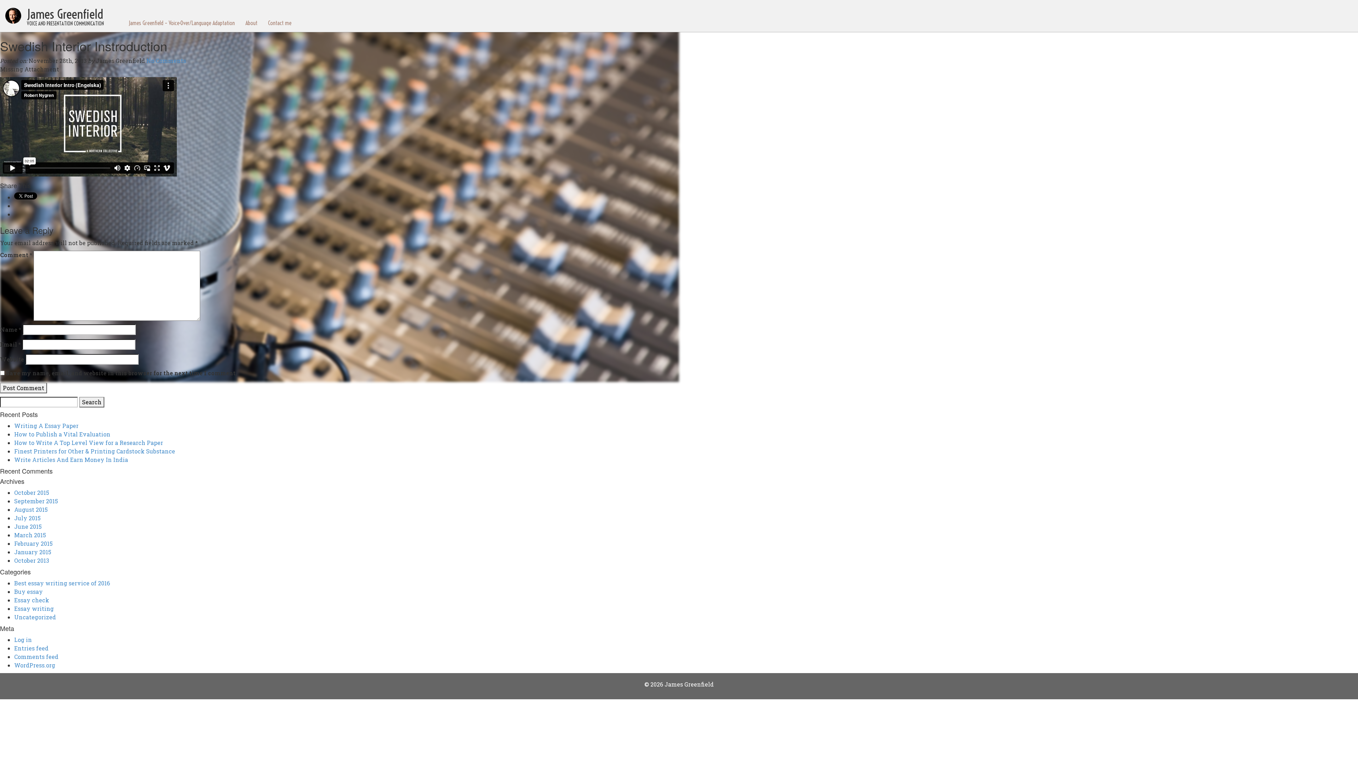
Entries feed (31, 648)
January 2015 (32, 552)
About (251, 23)
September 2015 (36, 501)
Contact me (279, 23)
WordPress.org (34, 665)
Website (12, 359)
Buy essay (28, 591)
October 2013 (31, 560)
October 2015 (31, 492)
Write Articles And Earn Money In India (71, 459)
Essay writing (34, 608)
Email (10, 344)
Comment (16, 255)
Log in (23, 639)
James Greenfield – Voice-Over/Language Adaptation (182, 23)
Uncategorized (35, 617)
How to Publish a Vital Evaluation (62, 434)
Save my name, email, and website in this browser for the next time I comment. (121, 373)
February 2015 (33, 543)
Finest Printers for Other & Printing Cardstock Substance (94, 451)
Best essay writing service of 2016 (62, 583)
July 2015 (27, 518)
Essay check (31, 600)
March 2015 (30, 535)
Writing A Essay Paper (46, 425)
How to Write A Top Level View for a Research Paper (88, 442)
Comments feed (36, 656)
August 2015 (31, 509)
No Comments (166, 60)
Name (10, 329)
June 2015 (28, 526)
